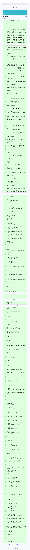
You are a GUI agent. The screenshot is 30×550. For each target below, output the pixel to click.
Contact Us (9, 547)
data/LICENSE (5, 18)
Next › (17, 544)
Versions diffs (10, 4)
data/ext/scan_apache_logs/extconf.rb (8, 299)
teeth (7, 4)
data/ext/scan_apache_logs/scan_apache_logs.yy (10, 305)
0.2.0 (14, 4)
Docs (20, 547)
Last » (19, 544)
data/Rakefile (5, 193)
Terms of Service (13, 547)
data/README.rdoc (6, 44)
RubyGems (4, 4)
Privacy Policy (17, 547)
